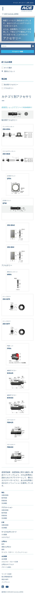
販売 (3, 544)
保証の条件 (5, 579)
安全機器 (4, 503)
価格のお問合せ (6, 547)
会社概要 (4, 556)
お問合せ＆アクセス (8, 564)
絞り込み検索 (7, 62)
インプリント (6, 582)
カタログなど (6, 537)
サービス (15, 2)
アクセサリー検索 (17, 51)
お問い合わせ (29, 2)
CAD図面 (4, 534)
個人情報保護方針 (7, 576)
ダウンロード (22, 2)
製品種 (4, 79)
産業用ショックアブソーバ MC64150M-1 (17, 107)
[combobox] (16, 46)
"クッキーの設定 (6, 574)
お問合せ (4, 541)
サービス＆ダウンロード (9, 532)
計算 (3, 522)
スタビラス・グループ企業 (10, 561)
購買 (3, 549)
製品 (3, 492)
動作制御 (4, 498)
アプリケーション (7, 507)
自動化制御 (5, 495)
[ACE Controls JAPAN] (27, 9)
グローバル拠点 (6, 567)
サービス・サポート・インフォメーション (14, 552)
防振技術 (4, 500)
